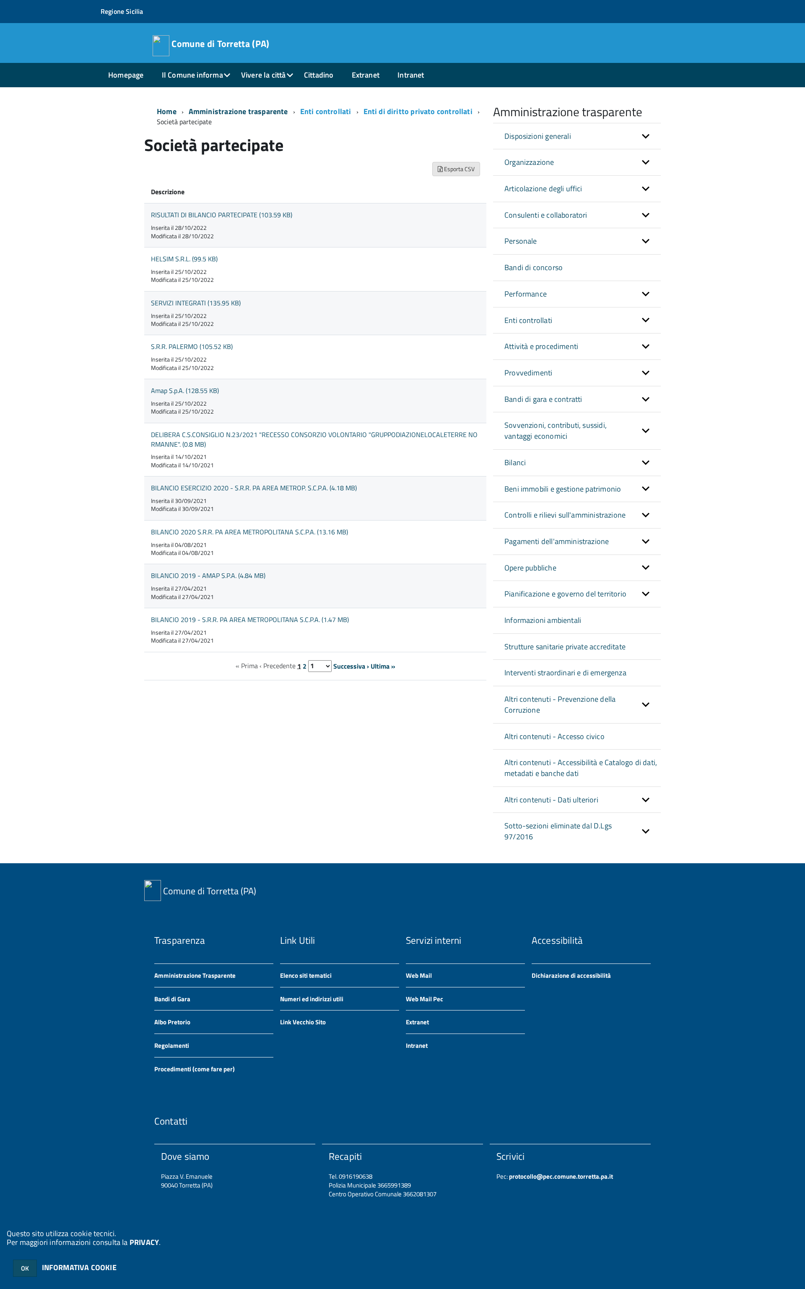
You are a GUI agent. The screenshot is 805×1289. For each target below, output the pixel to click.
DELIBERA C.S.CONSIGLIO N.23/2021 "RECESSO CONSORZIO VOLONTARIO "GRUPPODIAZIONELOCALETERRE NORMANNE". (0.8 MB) (314, 439)
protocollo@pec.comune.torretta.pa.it (560, 1176)
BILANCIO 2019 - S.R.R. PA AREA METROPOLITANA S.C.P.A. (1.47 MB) (250, 620)
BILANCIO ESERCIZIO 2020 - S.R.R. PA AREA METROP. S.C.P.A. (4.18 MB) (254, 488)
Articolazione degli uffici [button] (543, 188)
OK (25, 1268)
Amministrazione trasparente (238, 111)
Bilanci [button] (515, 462)
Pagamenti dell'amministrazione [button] (556, 541)
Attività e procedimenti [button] (541, 346)
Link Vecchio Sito (303, 1022)
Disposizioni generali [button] (537, 136)
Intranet (410, 75)
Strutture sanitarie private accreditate (565, 646)
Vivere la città (263, 75)
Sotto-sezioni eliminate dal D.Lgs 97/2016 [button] (558, 831)
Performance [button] (525, 293)
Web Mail (419, 975)
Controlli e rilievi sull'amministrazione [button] (565, 515)
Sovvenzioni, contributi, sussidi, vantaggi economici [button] (555, 430)
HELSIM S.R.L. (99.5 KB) (184, 259)
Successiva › (351, 666)
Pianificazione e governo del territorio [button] (565, 593)
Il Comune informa (192, 75)
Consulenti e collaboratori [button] (545, 215)
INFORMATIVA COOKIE (79, 1267)
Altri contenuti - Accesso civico (554, 736)
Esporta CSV (459, 168)
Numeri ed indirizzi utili (311, 999)
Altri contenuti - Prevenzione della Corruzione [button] (559, 704)
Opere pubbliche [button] (530, 567)
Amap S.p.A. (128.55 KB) (185, 390)
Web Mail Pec (424, 999)
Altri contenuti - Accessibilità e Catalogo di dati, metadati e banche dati (580, 768)
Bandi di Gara (172, 999)
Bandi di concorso (533, 267)
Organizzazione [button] (529, 162)
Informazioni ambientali (542, 620)
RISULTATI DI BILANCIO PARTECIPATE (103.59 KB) (221, 215)
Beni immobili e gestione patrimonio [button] (562, 489)
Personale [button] (520, 241)
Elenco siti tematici (306, 975)
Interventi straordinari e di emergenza (565, 672)
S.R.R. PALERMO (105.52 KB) (192, 346)
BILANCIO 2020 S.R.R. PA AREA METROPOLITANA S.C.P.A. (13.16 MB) (249, 532)
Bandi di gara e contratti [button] (543, 399)
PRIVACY (144, 1242)
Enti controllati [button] (528, 320)
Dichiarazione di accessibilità (571, 975)
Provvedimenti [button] (528, 372)
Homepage (125, 75)
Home (167, 111)
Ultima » (383, 666)
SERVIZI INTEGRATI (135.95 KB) (196, 303)
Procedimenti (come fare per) (194, 1069)
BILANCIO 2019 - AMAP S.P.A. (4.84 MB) (208, 575)
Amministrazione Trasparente (195, 975)
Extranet (365, 75)
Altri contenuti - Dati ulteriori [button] (551, 799)
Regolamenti (171, 1045)
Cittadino (319, 75)
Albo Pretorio (172, 1022)
